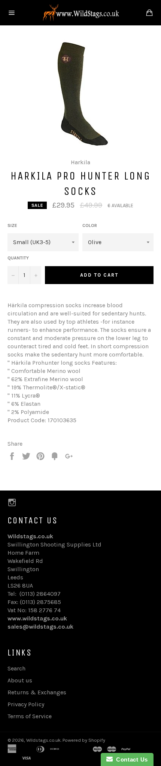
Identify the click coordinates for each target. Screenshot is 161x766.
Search (16, 668)
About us (19, 680)
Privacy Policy (25, 704)
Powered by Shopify (84, 740)
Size (12, 225)
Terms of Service (29, 716)
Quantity (18, 258)
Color (89, 225)
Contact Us (130, 759)
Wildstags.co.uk (43, 740)
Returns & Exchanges (36, 692)
